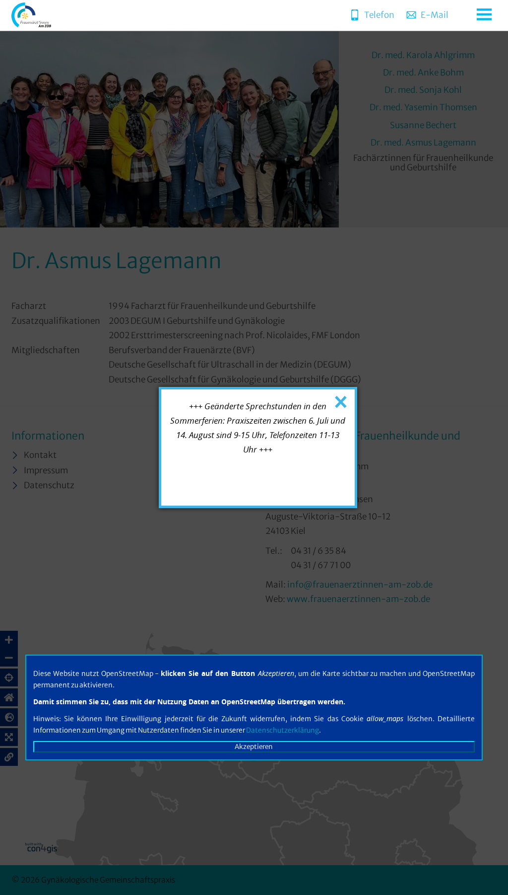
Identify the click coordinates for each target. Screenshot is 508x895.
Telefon (379, 14)
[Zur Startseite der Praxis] (31, 24)
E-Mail (434, 14)
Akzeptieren (254, 747)
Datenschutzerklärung (282, 730)
